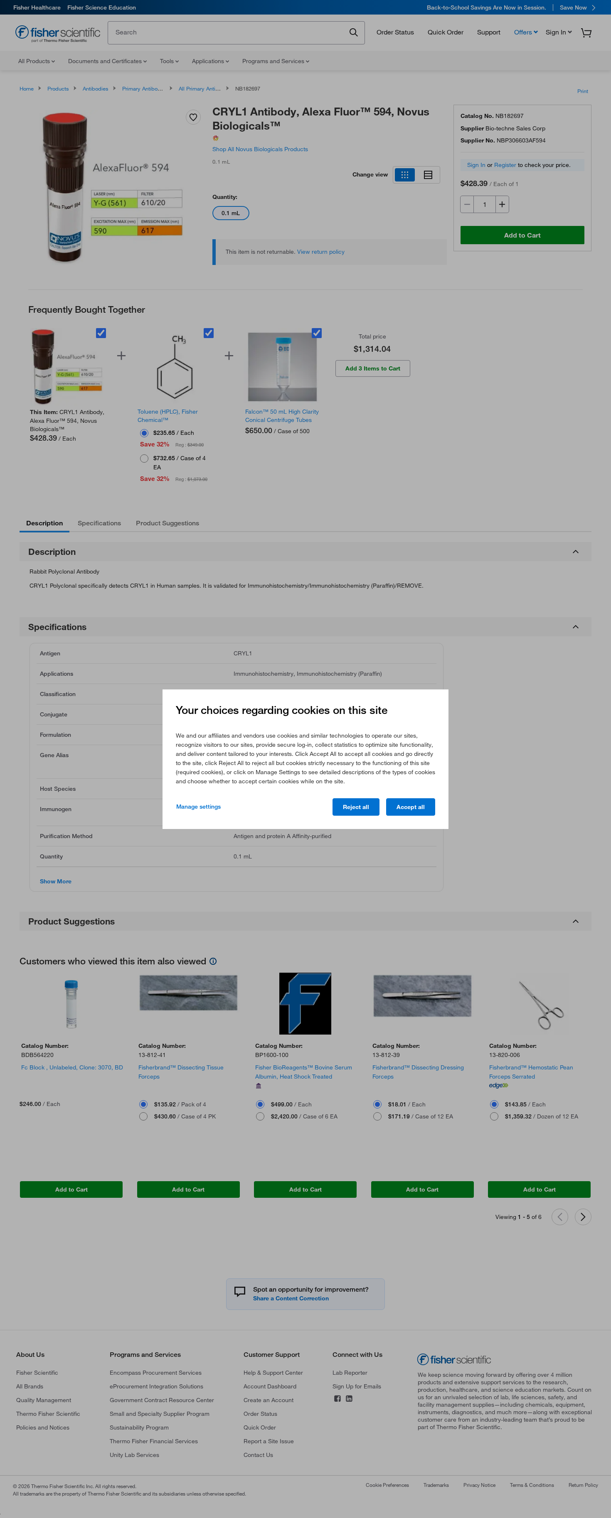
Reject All (356, 807)
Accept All (411, 807)
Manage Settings (198, 806)
